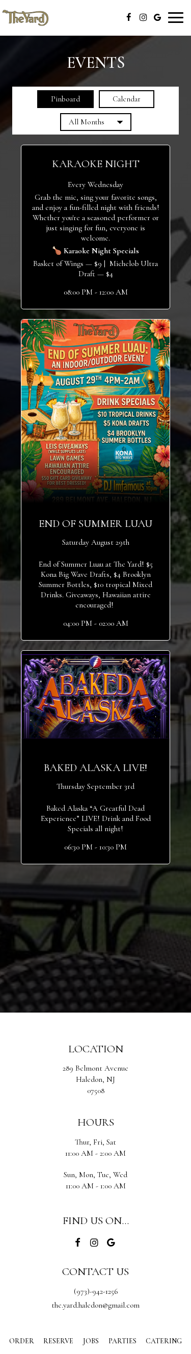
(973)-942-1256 (96, 1291)
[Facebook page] (129, 17)
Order (20, 1341)
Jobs (91, 1341)
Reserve (58, 1341)
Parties (122, 1341)
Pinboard (58, 98)
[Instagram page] (143, 17)
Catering (164, 1341)
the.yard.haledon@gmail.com (95, 1305)
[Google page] (157, 17)
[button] (96, 227)
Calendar (120, 98)
